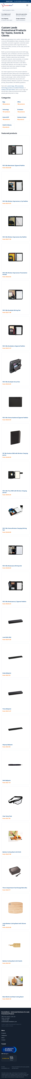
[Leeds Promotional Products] (7, 5)
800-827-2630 (5, 1020)
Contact (3, 1040)
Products (3, 1033)
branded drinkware (18, 88)
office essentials (19, 86)
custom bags (10, 86)
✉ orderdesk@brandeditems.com (22, 1)
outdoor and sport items (8, 89)
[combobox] (15, 10)
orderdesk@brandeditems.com (9, 1021)
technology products (7, 88)
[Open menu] (28, 5)
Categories (4, 1035)
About (2, 1037)
